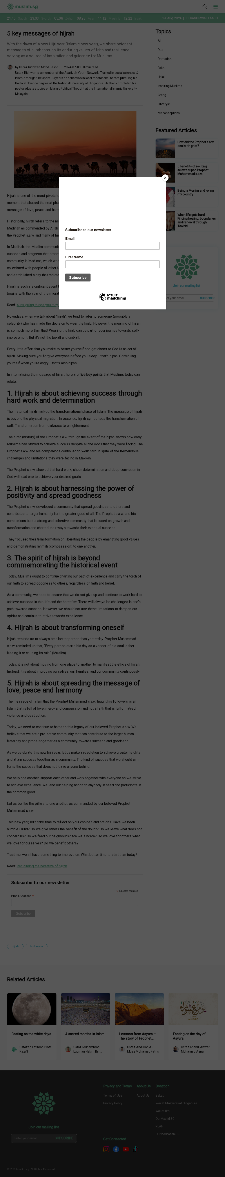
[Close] (165, 177)
